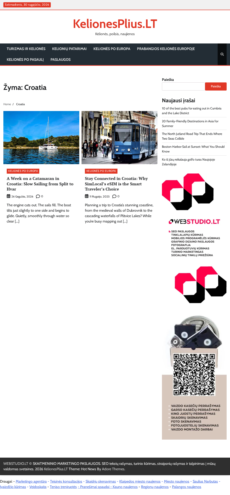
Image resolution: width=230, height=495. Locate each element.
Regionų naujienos (155, 487)
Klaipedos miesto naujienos (140, 481)
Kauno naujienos (125, 487)
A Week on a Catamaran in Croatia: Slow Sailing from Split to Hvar (40, 184)
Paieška (168, 79)
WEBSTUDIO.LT (15, 463)
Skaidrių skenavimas (101, 481)
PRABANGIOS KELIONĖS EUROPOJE (166, 49)
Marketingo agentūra (31, 481)
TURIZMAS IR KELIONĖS (26, 49)
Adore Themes (113, 469)
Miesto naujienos (176, 481)
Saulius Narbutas (205, 481)
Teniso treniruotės (63, 487)
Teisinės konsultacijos (66, 481)
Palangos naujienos (186, 487)
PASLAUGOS (61, 59)
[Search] (222, 54)
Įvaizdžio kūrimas (13, 487)
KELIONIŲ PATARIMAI (69, 49)
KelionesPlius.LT (115, 23)
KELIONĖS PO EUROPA (111, 49)
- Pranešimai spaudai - (95, 487)
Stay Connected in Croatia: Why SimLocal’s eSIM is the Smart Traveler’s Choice (116, 184)
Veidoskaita (37, 487)
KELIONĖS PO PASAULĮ (25, 59)
